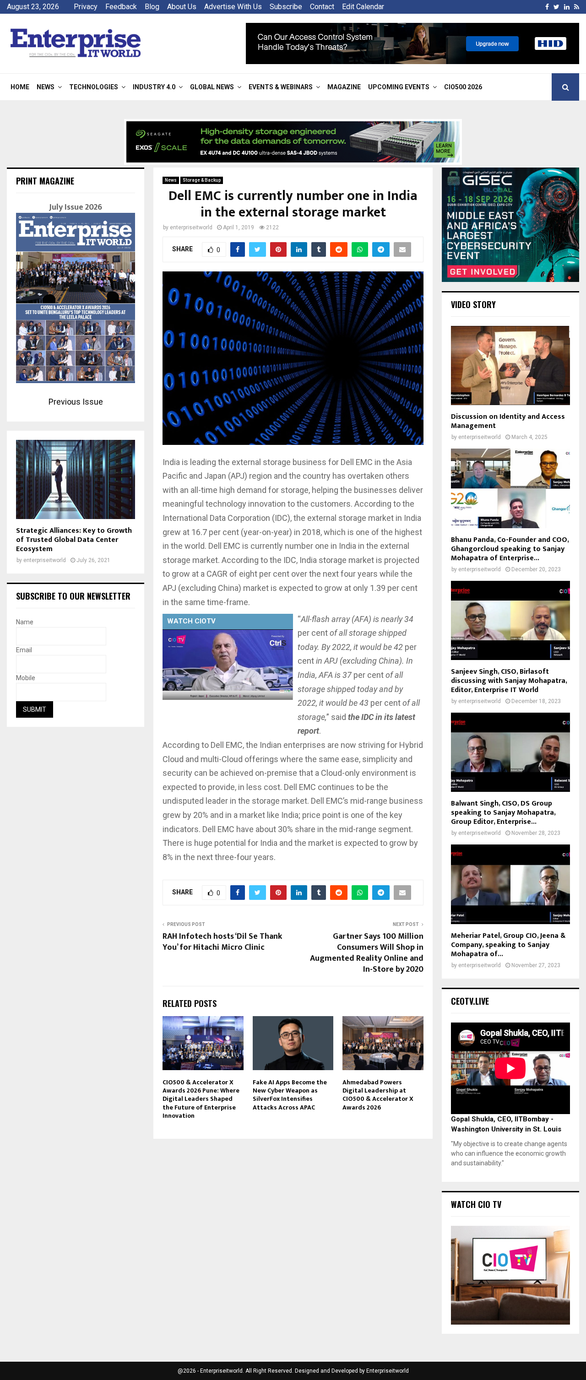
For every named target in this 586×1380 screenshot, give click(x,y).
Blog (152, 6)
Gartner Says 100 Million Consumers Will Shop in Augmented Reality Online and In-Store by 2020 (366, 953)
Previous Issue (76, 401)
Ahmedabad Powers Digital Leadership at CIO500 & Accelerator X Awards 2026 (377, 1095)
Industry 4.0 (154, 87)
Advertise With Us (233, 6)
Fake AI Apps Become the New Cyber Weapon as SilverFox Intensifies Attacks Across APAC (290, 1095)
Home (20, 87)
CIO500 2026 (463, 87)
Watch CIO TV (476, 1204)
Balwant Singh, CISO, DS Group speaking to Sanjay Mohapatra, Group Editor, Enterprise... (503, 812)
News (45, 87)
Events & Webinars (281, 87)
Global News (212, 87)
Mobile (25, 678)
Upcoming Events (398, 87)
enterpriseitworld (191, 227)
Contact (322, 6)
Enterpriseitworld (387, 1371)
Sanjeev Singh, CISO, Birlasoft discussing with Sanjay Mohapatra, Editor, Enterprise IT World (509, 681)
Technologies (93, 87)
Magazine (344, 87)
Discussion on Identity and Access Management (508, 421)
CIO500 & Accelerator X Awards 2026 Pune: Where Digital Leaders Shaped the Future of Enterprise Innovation (201, 1099)
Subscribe (286, 6)
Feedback (121, 6)
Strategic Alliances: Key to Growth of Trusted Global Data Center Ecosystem (74, 540)
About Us (181, 6)
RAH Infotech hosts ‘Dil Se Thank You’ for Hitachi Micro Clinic (222, 942)
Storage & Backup (202, 180)
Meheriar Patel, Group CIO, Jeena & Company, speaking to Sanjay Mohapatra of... (508, 945)
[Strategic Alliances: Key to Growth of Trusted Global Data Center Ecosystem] (75, 479)
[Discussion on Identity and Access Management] (510, 365)
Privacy (86, 6)
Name (24, 622)
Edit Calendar (363, 6)
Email (24, 650)
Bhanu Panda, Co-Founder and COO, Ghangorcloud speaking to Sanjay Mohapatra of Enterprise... (510, 549)
